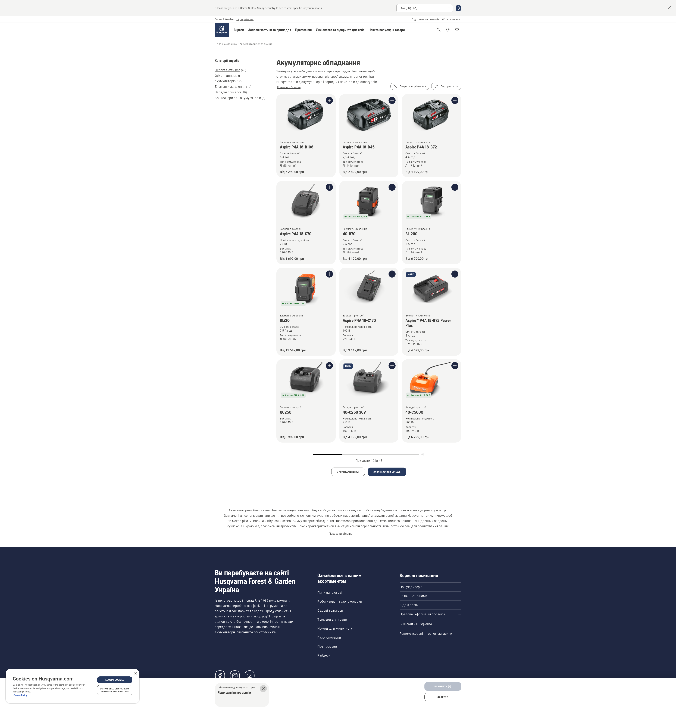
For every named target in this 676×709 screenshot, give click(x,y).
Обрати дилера (451, 19)
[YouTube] (249, 675)
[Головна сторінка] (222, 30)
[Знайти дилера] (448, 30)
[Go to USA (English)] (458, 8)
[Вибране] (457, 30)
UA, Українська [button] (245, 19)
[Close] (135, 673)
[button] (239, 30)
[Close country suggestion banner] (669, 7)
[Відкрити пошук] (438, 30)
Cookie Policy (20, 695)
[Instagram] (235, 675)
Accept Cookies (114, 680)
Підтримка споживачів (425, 19)
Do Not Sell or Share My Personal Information (114, 690)
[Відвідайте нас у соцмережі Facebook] (220, 675)
